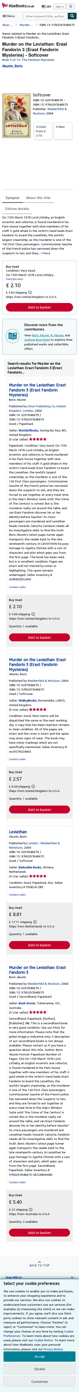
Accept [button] (39, 1356)
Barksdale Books (30, 867)
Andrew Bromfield (37, 339)
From (41, 131)
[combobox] (45, 16)
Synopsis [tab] (12, 197)
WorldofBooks (28, 430)
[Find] (72, 16)
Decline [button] (39, 1369)
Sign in (60, 6)
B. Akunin (57, 335)
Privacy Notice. (53, 1349)
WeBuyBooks (28, 700)
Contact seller (17, 587)
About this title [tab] (38, 197)
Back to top (40, 1265)
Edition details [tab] (17, 208)
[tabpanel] (37, 235)
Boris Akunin (40, 335)
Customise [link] (39, 1381)
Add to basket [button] (39, 307)
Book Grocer (27, 1003)
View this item (14, 279)
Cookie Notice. (44, 1340)
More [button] (46, 253)
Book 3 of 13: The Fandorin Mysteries (28, 59)
